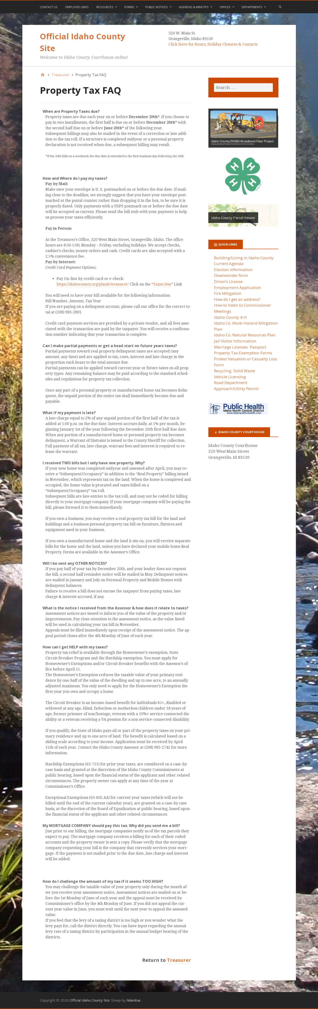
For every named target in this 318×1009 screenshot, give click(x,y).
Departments (252, 7)
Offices (225, 7)
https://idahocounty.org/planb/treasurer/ (93, 284)
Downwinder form (231, 275)
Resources (104, 7)
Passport (258, 347)
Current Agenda (229, 263)
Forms (129, 7)
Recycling (222, 370)
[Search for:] (243, 87)
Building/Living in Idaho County (244, 257)
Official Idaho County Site (90, 1000)
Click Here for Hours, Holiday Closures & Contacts (213, 44)
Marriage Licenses (231, 347)
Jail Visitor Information (235, 341)
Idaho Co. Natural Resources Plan (245, 335)
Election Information (233, 269)
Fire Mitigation (227, 293)
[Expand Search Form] (280, 6)
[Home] (42, 75)
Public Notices (156, 7)
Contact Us (49, 7)
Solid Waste (244, 370)
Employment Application (237, 287)
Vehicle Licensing (230, 376)
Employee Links (77, 7)
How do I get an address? (237, 299)
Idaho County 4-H (230, 317)
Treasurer (179, 960)
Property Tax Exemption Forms (243, 352)
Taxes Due (162, 284)
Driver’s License (228, 281)
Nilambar (134, 1000)
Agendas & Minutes (194, 7)
